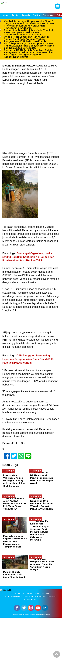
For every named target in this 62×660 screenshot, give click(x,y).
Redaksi (51, 596)
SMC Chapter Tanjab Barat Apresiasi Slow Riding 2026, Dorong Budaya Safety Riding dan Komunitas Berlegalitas (29, 45)
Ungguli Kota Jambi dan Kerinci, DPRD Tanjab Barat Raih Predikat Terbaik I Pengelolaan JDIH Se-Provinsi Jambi (26, 39)
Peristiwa (48, 15)
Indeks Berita (30, 599)
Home (5, 15)
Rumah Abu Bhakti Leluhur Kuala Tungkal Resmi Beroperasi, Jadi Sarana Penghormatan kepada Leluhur (28, 32)
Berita (14, 15)
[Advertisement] (31, 119)
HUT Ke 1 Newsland (13, 596)
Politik (36, 15)
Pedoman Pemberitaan (35, 596)
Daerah (25, 15)
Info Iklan (46, 593)
